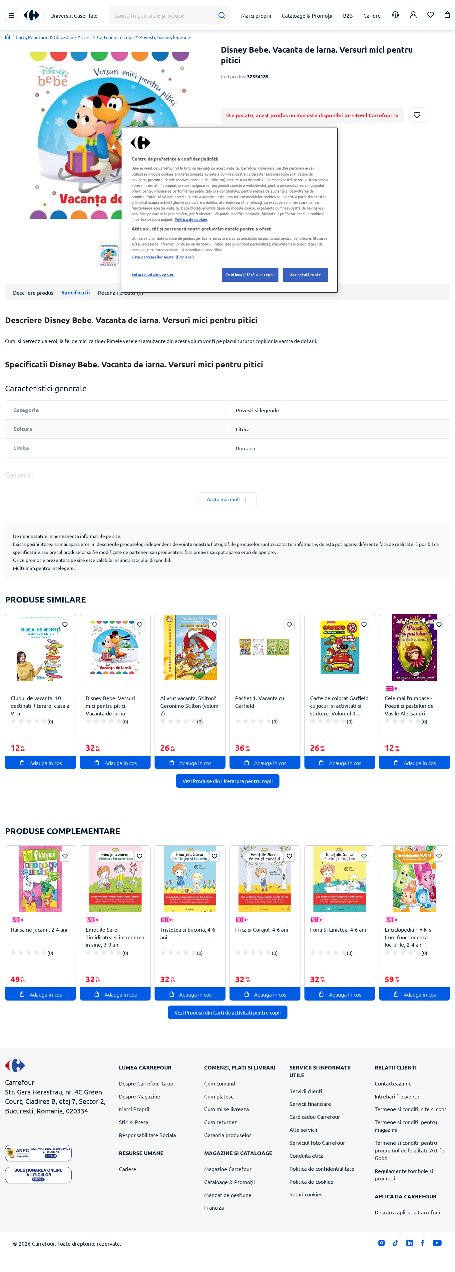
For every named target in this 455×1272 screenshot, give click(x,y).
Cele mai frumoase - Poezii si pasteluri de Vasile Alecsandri (409, 705)
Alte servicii (303, 1129)
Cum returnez (220, 1121)
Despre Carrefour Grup (146, 1083)
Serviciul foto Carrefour (317, 1142)
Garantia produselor (227, 1134)
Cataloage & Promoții (229, 1181)
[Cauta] (221, 15)
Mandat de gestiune (227, 1194)
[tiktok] (395, 1244)
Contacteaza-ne (393, 1083)
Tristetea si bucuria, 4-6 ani (187, 933)
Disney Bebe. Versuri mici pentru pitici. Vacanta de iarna (110, 705)
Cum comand (219, 1083)
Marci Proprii (134, 1108)
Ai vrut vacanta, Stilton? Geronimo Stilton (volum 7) (189, 705)
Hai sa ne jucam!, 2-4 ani (39, 929)
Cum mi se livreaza (226, 1108)
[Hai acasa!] (7, 36)
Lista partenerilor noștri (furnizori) (163, 256)
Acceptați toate (305, 274)
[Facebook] (423, 1244)
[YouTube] (437, 1244)
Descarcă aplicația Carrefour (408, 1212)
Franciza (214, 1207)
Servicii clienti (305, 1090)
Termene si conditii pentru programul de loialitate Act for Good (410, 1150)
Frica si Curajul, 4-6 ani (261, 929)
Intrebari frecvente (397, 1096)
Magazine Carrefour (227, 1168)
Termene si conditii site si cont (410, 1108)
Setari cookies (305, 1194)
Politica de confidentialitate (321, 1168)
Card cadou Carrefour (314, 1116)
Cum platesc (218, 1096)
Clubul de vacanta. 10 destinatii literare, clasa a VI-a (40, 705)
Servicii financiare (310, 1103)
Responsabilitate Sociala (147, 1134)
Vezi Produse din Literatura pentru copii (228, 781)
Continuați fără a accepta (250, 274)
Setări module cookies (153, 274)
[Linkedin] (409, 1244)
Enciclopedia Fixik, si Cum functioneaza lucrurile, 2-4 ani (409, 937)
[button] (447, 16)
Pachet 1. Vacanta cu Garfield (259, 701)
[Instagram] (381, 1244)
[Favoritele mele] (430, 15)
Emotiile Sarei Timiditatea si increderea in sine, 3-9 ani (115, 937)
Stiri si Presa (133, 1121)
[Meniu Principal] (11, 15)
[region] (230, 210)
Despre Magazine (139, 1096)
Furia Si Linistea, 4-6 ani (338, 929)
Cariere (127, 1168)
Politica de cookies (311, 1181)
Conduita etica (306, 1155)
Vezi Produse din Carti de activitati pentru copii (228, 1012)
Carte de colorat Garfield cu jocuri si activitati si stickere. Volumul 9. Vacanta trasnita (339, 705)
